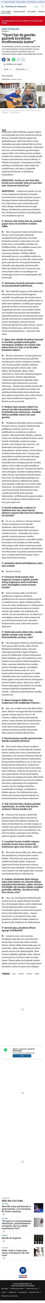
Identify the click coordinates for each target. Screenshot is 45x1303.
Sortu (14, 973)
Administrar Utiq (34, 1292)
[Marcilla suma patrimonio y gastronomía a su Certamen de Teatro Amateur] (38, 1207)
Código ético (12, 1292)
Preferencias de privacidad (9, 1296)
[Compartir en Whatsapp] (14, 59)
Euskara (29, 973)
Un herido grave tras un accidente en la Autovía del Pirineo (22, 22)
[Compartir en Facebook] (4, 59)
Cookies (3, 1292)
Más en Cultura (12, 1200)
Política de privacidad (16, 1288)
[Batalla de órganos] (38, 1239)
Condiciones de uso (32, 1288)
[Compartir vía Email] (23, 59)
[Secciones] (2, 6)
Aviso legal (4, 1288)
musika (21, 973)
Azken (37, 973)
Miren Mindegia (7, 76)
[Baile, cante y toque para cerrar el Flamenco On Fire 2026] (38, 1251)
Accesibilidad (23, 1292)
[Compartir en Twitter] (9, 59)
